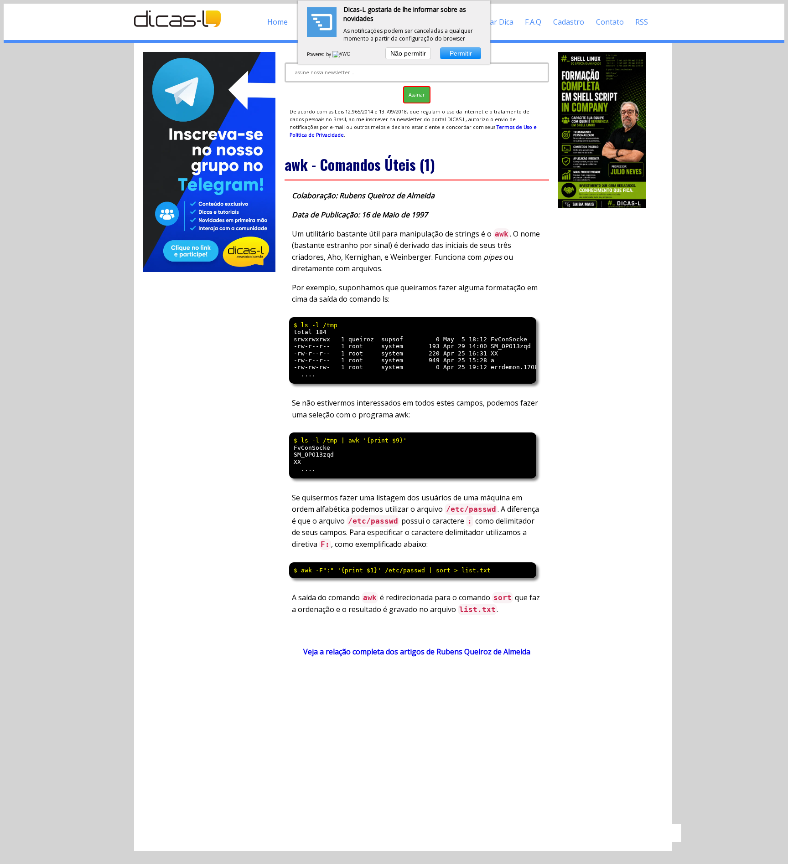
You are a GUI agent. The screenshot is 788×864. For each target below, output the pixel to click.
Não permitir (408, 53)
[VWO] (342, 54)
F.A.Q (533, 22)
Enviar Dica (494, 22)
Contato (610, 22)
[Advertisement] (417, 744)
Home (277, 22)
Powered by (319, 54)
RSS (641, 22)
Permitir (461, 53)
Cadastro (568, 22)
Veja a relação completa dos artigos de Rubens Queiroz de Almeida (416, 652)
